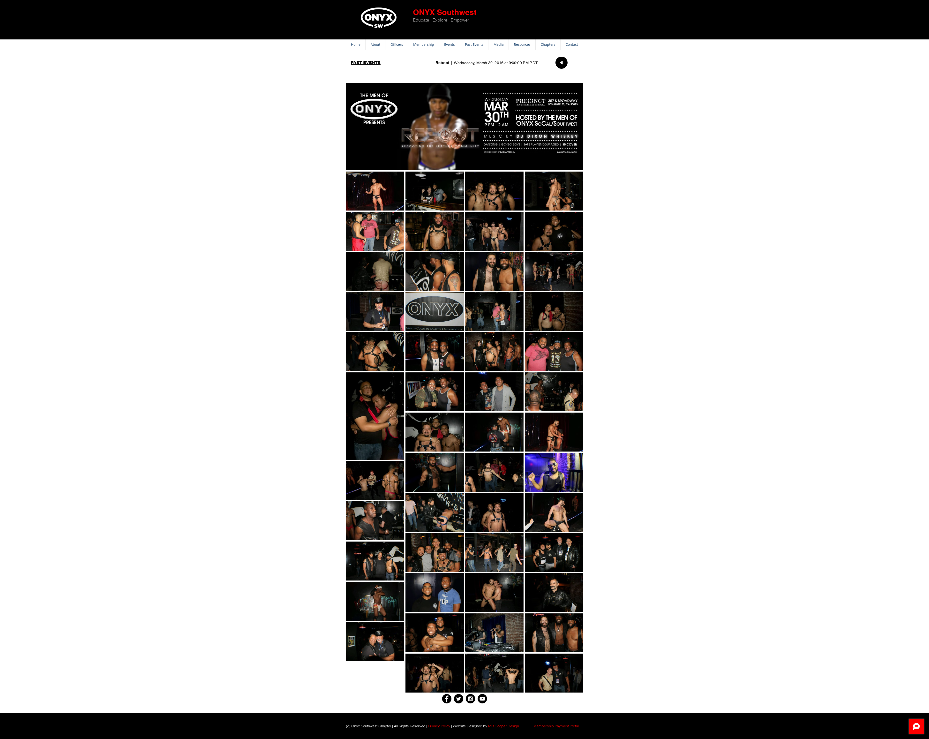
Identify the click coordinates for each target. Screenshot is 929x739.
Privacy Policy (439, 726)
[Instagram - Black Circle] (470, 698)
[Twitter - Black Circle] (458, 698)
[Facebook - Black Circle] (446, 698)
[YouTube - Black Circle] (482, 698)
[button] (556, 726)
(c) (348, 726)
